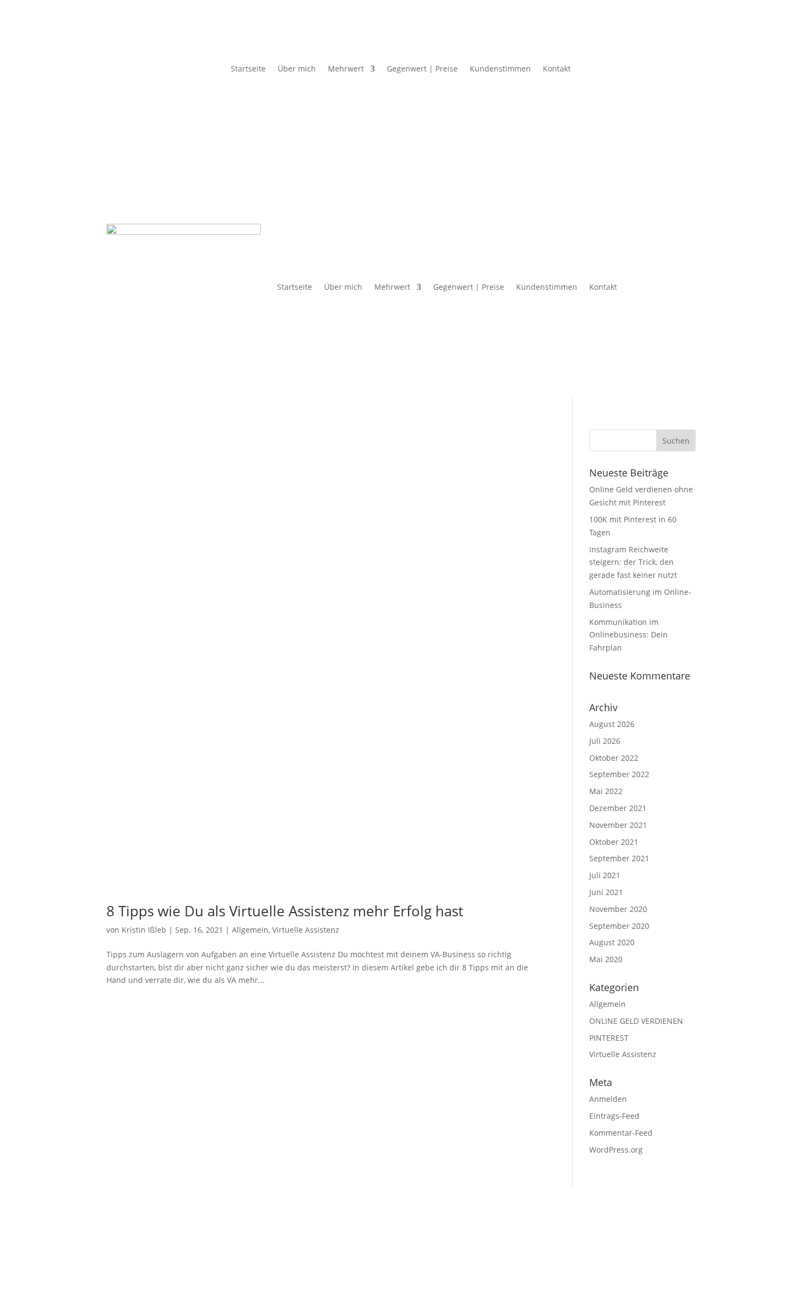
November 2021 (618, 825)
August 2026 (612, 724)
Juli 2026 (604, 741)
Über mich (297, 68)
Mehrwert (346, 68)
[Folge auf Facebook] (119, 56)
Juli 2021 (604, 875)
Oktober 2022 (613, 758)
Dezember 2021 (618, 808)
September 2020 (619, 926)
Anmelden (608, 1099)
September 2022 (619, 774)
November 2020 (618, 909)
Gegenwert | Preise (422, 68)
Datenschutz (179, 1242)
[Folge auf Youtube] (185, 56)
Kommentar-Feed (621, 1133)
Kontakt (557, 68)
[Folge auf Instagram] (141, 56)
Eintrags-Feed (614, 1116)
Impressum (127, 1242)
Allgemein (250, 930)
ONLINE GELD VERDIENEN (636, 1021)
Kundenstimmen (500, 68)
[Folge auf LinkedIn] (163, 56)
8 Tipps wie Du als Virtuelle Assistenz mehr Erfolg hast (284, 911)
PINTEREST (609, 1038)
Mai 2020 (606, 959)
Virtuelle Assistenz (305, 930)
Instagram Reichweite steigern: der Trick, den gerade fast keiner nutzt (633, 562)
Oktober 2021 (613, 842)
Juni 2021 (606, 892)
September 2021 (619, 858)
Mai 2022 (606, 791)
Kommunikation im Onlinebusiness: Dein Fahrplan (628, 635)
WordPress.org (616, 1149)
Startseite (248, 68)
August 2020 (612, 942)
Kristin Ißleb (144, 930)
